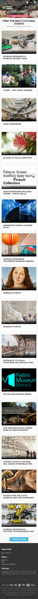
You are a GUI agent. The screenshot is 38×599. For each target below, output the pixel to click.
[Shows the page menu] (34, 7)
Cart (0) (28, 7)
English (35, 2)
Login (30, 2)
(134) (20, 539)
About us (4, 560)
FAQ (3, 562)
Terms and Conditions (9, 564)
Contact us (7, 553)
